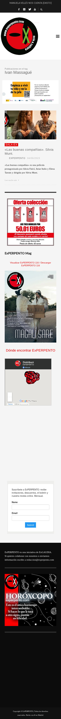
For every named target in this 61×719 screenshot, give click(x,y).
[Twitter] (29, 9)
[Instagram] (24, 9)
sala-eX (11, 144)
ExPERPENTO (17, 158)
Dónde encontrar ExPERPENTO (30, 350)
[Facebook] (19, 9)
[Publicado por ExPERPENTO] (6, 158)
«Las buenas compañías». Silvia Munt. (29, 151)
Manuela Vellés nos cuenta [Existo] (31, 3)
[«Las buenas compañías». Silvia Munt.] (25, 125)
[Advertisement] (30, 443)
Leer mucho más (11, 180)
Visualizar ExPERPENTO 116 (24, 262)
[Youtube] (35, 9)
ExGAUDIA (45, 552)
